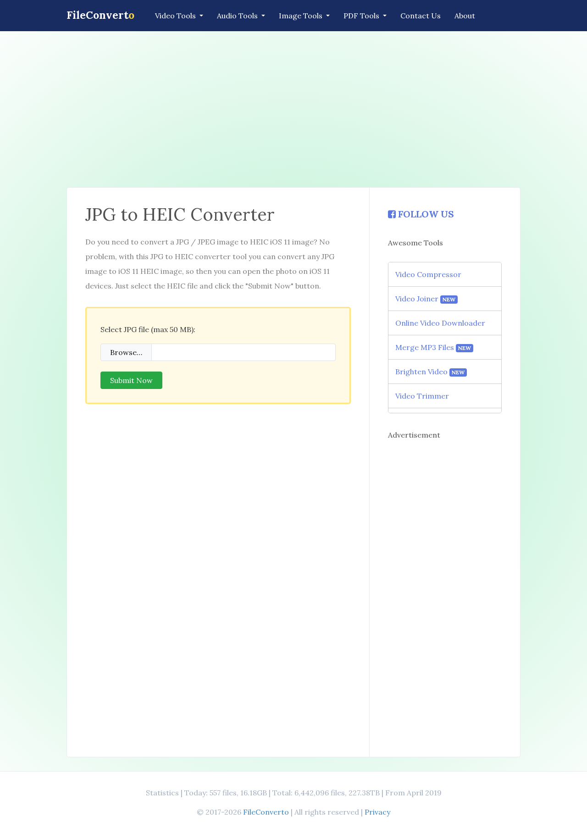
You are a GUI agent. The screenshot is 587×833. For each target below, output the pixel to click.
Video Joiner (425, 298)
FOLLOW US (425, 214)
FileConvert (100, 15)
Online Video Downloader (440, 323)
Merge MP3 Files (433, 347)
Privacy (377, 811)
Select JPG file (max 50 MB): (147, 329)
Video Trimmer (422, 395)
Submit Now (131, 380)
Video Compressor (428, 274)
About (464, 15)
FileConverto (266, 811)
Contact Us (420, 15)
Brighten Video (430, 371)
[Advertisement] (293, 109)
